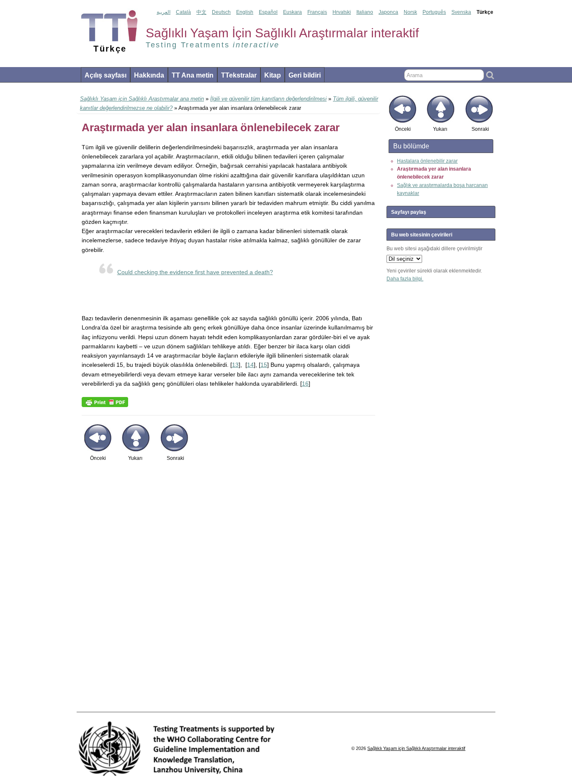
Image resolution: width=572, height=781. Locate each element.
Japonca (388, 12)
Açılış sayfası (105, 75)
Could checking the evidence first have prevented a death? (195, 272)
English (244, 12)
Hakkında (149, 75)
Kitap (272, 75)
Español (268, 12)
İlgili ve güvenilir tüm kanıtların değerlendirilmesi (268, 99)
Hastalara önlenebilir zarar (427, 161)
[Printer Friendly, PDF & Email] (105, 401)
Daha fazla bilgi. (404, 279)
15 (263, 364)
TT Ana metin (193, 75)
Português (434, 12)
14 (250, 364)
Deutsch (221, 12)
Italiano (364, 12)
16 (305, 383)
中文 (201, 12)
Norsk (410, 12)
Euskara (292, 12)
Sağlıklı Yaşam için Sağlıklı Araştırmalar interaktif (416, 748)
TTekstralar (239, 75)
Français (317, 12)
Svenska (461, 12)
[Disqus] (228, 591)
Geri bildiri (305, 75)
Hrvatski (341, 12)
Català (183, 12)
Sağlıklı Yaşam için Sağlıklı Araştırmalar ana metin (142, 99)
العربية (163, 12)
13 (235, 364)
